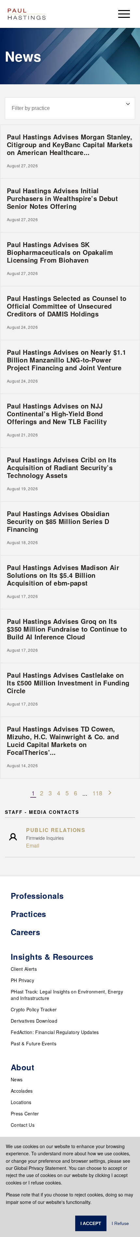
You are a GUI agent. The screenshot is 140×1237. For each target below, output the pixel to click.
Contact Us (23, 1125)
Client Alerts (24, 969)
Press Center (25, 1113)
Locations (21, 1102)
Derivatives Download (34, 1020)
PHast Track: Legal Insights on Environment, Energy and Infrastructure (67, 994)
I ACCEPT (90, 1223)
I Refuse (120, 1223)
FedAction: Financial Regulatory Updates (55, 1032)
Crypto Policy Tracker (34, 1009)
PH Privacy (22, 980)
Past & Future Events (33, 1043)
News (16, 1079)
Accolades (22, 1091)
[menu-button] (124, 14)
